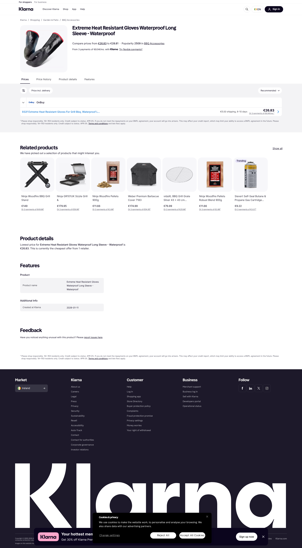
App (74, 9)
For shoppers (25, 2)
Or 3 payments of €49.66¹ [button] (32, 209)
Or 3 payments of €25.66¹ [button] (175, 209)
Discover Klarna (51, 9)
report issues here (93, 337)
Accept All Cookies (192, 535)
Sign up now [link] (246, 536)
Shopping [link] (35, 20)
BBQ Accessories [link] (70, 20)
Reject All (163, 535)
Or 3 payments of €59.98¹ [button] (68, 209)
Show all (277, 148)
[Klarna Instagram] (267, 388)
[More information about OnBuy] (23, 102)
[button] (257, 9)
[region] (152, 528)
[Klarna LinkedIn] (250, 388)
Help (82, 9)
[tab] (25, 79)
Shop (65, 9)
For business (40, 2)
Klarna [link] (23, 20)
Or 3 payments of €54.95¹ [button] (139, 209)
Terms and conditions (98, 123)
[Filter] (23, 90)
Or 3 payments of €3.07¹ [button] (245, 209)
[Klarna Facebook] (242, 388)
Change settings (109, 535)
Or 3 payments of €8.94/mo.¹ (261, 113)
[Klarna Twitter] (259, 388)
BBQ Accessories (154, 43)
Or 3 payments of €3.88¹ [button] (103, 209)
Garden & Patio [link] (51, 20)
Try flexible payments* (131, 49)
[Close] (207, 516)
